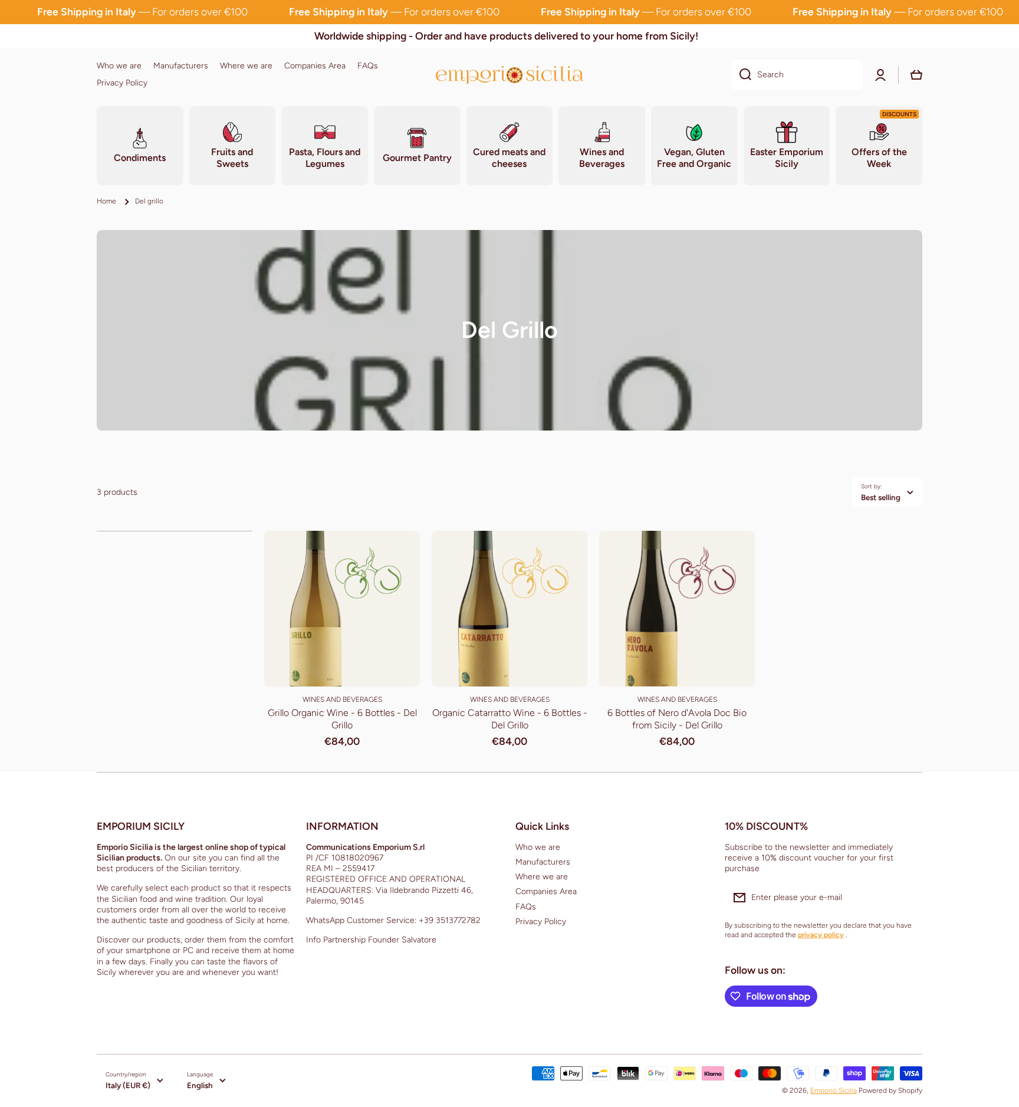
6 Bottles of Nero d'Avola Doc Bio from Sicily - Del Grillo (677, 719)
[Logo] (509, 74)
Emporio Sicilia (833, 1090)
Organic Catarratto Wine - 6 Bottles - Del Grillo (509, 719)
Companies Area (546, 891)
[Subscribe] (907, 897)
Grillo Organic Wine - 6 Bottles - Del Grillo (342, 719)
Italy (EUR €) (128, 1085)
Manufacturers (542, 862)
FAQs (525, 907)
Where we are (541, 877)
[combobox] (797, 75)
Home (106, 201)
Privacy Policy (540, 922)
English (200, 1085)
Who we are (537, 847)
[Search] (741, 75)
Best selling (880, 497)
